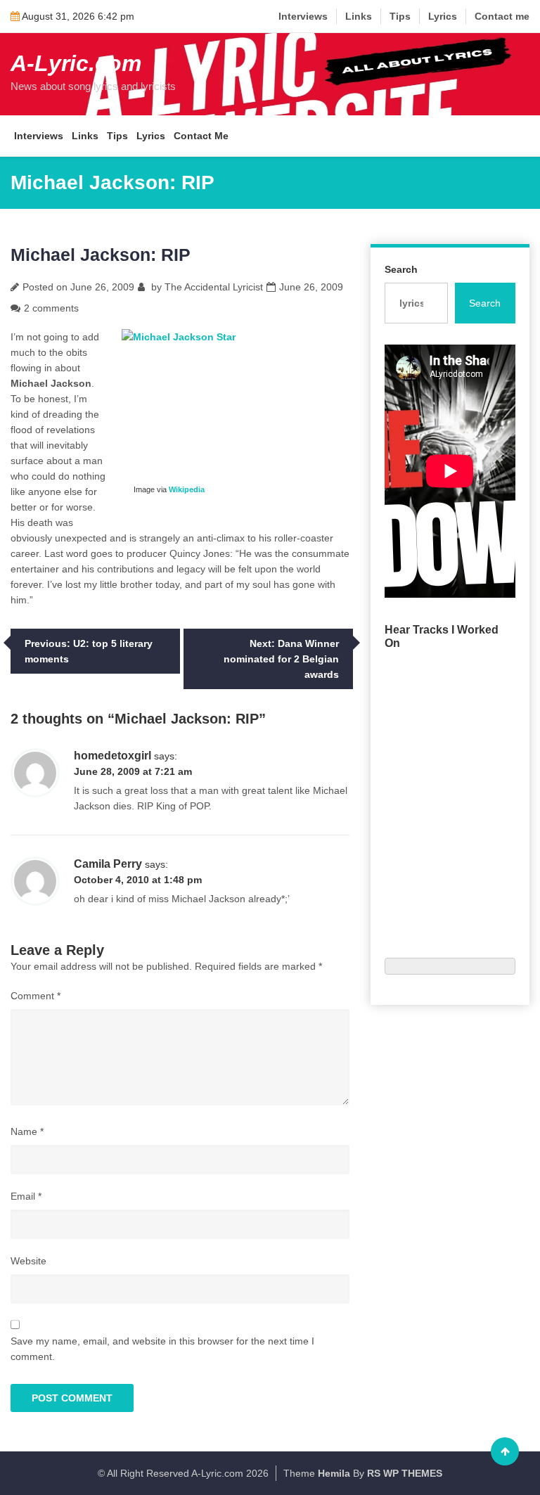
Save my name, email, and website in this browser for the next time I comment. (162, 1348)
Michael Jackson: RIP (101, 254)
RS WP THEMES (404, 1473)
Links (358, 16)
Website (28, 1260)
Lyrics (442, 16)
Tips (400, 16)
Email (26, 1196)
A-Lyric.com (76, 63)
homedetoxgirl (112, 756)
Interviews (303, 16)
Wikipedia (187, 489)
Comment (35, 995)
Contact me (502, 16)
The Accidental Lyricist (214, 287)
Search (401, 269)
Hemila (334, 1473)
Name (27, 1131)
